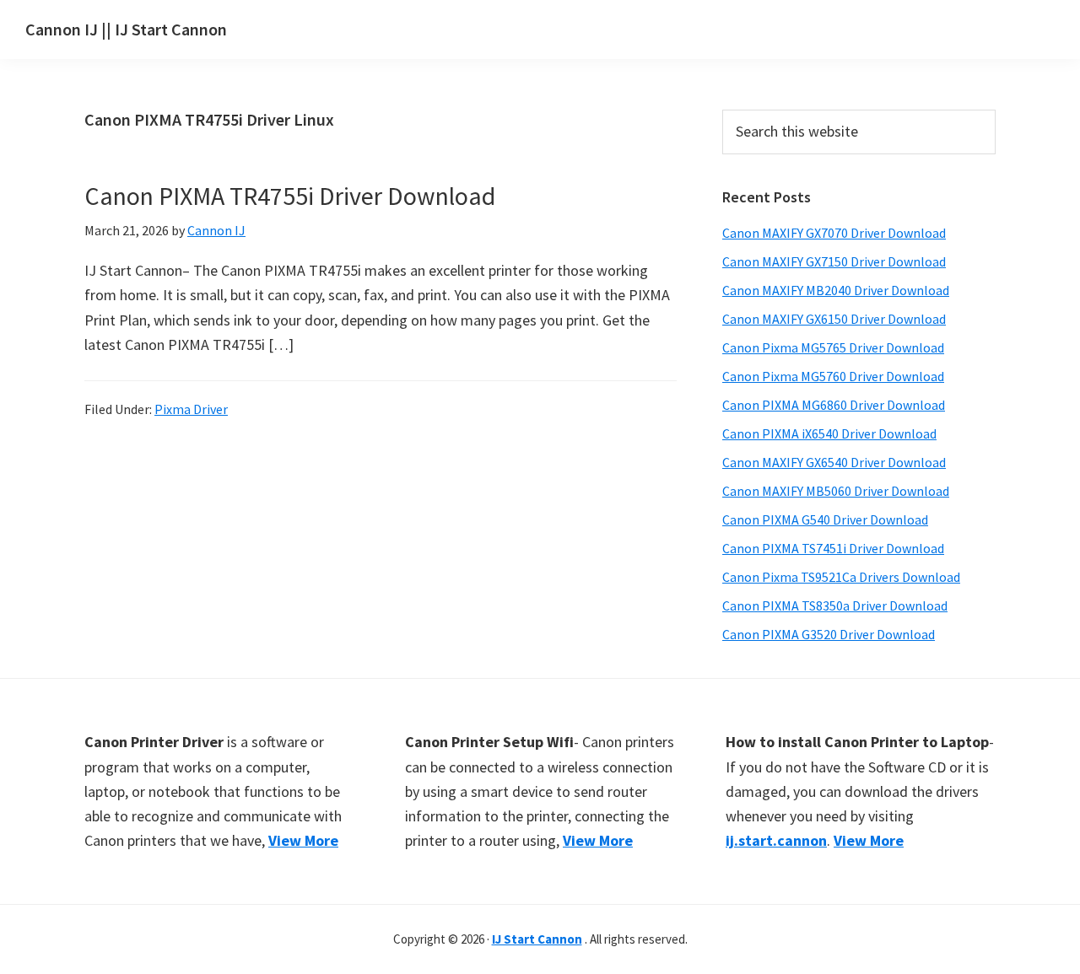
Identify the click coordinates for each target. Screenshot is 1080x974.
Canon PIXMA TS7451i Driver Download (833, 548)
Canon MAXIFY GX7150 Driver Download (834, 261)
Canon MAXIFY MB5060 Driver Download (835, 490)
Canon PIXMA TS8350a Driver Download (835, 605)
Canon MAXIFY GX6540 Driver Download (834, 462)
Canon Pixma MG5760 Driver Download (833, 376)
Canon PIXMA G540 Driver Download (825, 519)
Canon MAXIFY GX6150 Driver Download (834, 318)
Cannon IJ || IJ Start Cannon (126, 29)
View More (303, 840)
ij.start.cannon (776, 840)
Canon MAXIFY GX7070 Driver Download (834, 232)
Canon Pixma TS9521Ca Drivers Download (841, 576)
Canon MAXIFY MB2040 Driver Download (835, 290)
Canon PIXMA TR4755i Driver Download (289, 196)
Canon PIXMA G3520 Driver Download (828, 634)
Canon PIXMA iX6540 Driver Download (829, 433)
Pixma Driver (191, 409)
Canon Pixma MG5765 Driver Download (833, 347)
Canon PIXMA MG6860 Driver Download (833, 404)
